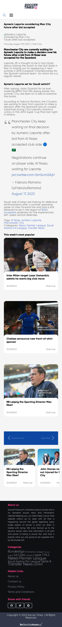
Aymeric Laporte (31, 220)
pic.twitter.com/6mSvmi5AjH (33, 175)
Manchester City (14, 222)
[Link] (31, 6)
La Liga (19, 555)
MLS (46, 555)
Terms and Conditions (21, 591)
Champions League (34, 552)
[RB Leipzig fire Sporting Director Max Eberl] (31, 394)
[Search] (4, 15)
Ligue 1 (38, 555)
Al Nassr (15, 220)
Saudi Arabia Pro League (24, 561)
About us (13, 576)
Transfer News (36, 228)
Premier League (36, 225)
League (29, 555)
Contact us (14, 581)
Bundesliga (16, 551)
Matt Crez (37, 44)
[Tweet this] (20, 605)
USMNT (38, 564)
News (22, 225)
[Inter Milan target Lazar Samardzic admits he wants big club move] (31, 267)
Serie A (46, 561)
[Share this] (12, 605)
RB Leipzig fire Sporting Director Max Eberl (17, 472)
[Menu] (11, 15)
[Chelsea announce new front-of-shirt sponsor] (31, 330)
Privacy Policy (16, 586)
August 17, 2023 (23, 194)
